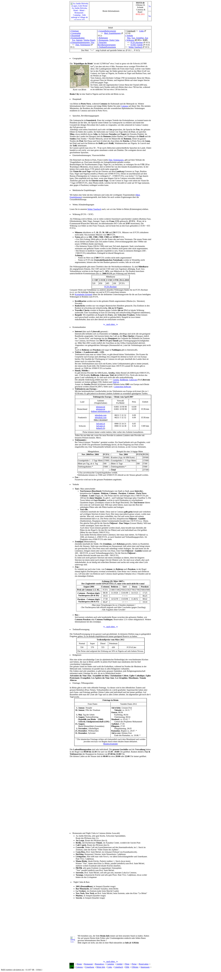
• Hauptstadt (75, 35)
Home (79, 964)
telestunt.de (100, 407)
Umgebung (89, 967)
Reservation (143, 964)
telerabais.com (100, 415)
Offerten (135, 967)
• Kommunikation (77, 38)
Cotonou (124, 106)
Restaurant (88, 964)
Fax (73, 40)
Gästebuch (118, 967)
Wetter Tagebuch (135, 47)
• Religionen (103, 38)
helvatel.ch (100, 424)
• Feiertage (74, 31)
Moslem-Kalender (110, 744)
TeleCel (115, 382)
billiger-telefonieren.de (101, 411)
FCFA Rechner (137, 42)
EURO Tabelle (137, 45)
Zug (146, 38)
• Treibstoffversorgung (107, 47)
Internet (79, 40)
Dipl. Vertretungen (82, 45)
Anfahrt (119, 964)
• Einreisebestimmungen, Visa (82, 42)
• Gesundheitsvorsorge (107, 31)
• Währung (129, 40)
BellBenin (124, 380)
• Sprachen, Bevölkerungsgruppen (107, 43)
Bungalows (99, 964)
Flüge (127, 964)
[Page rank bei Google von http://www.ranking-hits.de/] (71, 968)
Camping (110, 964)
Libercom (133, 380)
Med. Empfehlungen (112, 33)
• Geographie (75, 33)
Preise (134, 964)
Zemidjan (140, 38)
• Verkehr (129, 35)
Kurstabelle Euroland (83, 294)
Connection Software (122, 387)
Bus (128, 38)
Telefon (86, 40)
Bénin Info (100, 967)
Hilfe (127, 967)
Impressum (145, 967)
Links (141, 31)
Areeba (116, 380)
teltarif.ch (100, 428)
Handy (93, 40)
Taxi (133, 38)
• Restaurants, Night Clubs (108, 40)
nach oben (110, 324)
